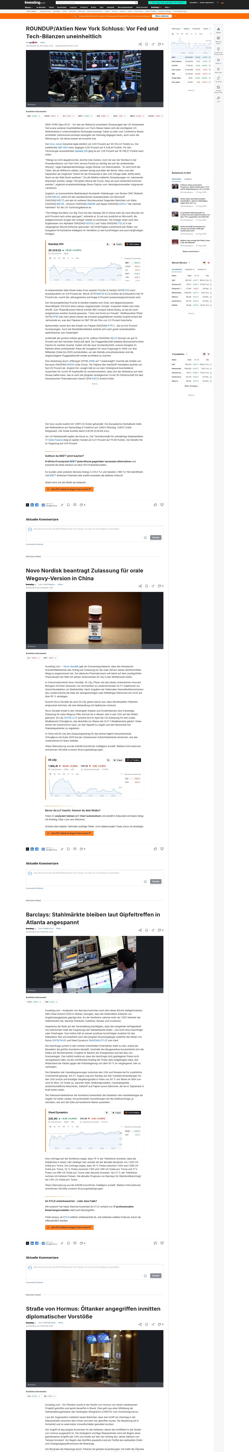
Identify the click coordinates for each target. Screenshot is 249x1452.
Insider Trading (150, 11)
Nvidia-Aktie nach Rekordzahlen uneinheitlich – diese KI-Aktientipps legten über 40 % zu (194, 201)
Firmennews (138, 11)
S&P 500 (62, 147)
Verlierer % (202, 269)
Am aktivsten (177, 269)
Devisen (114, 11)
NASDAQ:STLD (98, 1040)
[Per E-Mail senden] (75, 504)
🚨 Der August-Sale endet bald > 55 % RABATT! (167, 3)
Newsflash (56, 11)
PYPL (111, 325)
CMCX (55, 197)
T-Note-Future (54, 440)
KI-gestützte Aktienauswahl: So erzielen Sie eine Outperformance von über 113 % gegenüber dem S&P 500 (195, 215)
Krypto (107, 11)
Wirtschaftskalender (125, 7)
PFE (55, 316)
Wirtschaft (81, 11)
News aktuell (31, 11)
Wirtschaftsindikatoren (95, 11)
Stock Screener (142, 7)
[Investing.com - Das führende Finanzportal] (35, 2)
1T (50, 258)
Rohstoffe (72, 11)
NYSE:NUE (59, 1040)
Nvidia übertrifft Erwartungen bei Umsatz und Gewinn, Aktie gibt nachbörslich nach (192, 229)
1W (55, 258)
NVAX (70, 364)
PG (127, 290)
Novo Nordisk (71, 666)
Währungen (176, 29)
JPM (91, 361)
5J (72, 258)
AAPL (122, 204)
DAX (173, 57)
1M (59, 258)
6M (64, 258)
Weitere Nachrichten (190, 251)
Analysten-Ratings (164, 11)
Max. (77, 258)
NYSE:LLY (70, 717)
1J (68, 258)
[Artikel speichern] (146, 44)
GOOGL (89, 223)
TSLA (121, 223)
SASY (95, 378)
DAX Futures (177, 61)
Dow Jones (56, 144)
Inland (130, 11)
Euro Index (176, 82)
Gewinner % (189, 269)
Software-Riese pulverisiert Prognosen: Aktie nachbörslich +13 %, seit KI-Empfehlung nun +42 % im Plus (195, 187)
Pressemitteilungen (180, 11)
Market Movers (179, 262)
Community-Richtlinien (34, 544)
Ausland (123, 11)
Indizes (186, 29)
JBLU (113, 338)
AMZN (90, 204)
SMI (173, 74)
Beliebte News (45, 11)
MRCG (99, 293)
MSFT (60, 200)
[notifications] (217, 2)
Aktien (65, 11)
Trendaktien (178, 354)
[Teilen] (140, 44)
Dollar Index (176, 78)
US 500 (174, 66)
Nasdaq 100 (81, 151)
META (60, 204)
